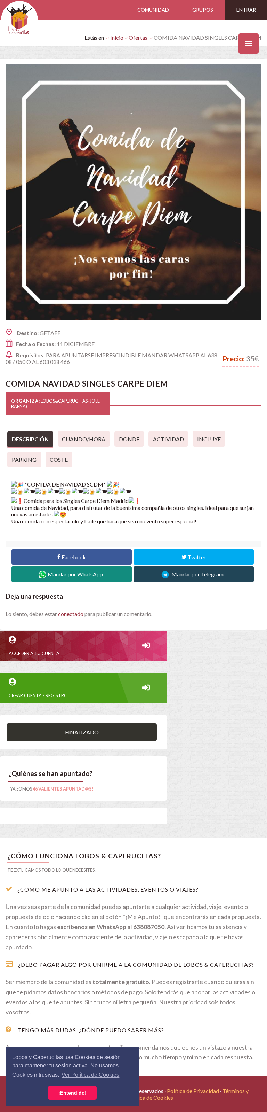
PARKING (24, 459)
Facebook (73, 557)
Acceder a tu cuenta (34, 653)
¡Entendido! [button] (72, 1093)
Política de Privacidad (193, 1091)
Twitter (196, 557)
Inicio (116, 37)
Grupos (202, 10)
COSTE (59, 459)
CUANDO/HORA (83, 439)
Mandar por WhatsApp (75, 574)
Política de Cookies (150, 1097)
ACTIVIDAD (168, 439)
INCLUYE (209, 439)
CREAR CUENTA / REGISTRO (38, 695)
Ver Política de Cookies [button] (90, 1075)
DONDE (129, 439)
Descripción (30, 439)
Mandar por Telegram (197, 574)
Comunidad (153, 10)
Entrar (246, 10)
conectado (70, 614)
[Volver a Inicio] (19, 20)
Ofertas (138, 37)
